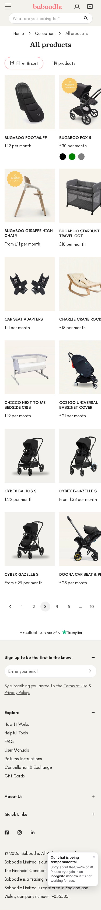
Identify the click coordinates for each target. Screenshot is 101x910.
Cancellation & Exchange (28, 767)
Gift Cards (15, 776)
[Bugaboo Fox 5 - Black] (62, 156)
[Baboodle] (47, 6)
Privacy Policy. (17, 692)
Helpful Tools (16, 732)
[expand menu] (7, 6)
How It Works (17, 724)
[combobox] (51, 18)
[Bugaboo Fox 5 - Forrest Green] (71, 156)
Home (18, 33)
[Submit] (89, 671)
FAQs (9, 741)
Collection (44, 33)
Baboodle (30, 853)
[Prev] (10, 607)
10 (92, 606)
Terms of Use (76, 685)
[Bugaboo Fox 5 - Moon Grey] (81, 156)
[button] (89, 6)
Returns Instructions (23, 758)
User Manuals (17, 750)
